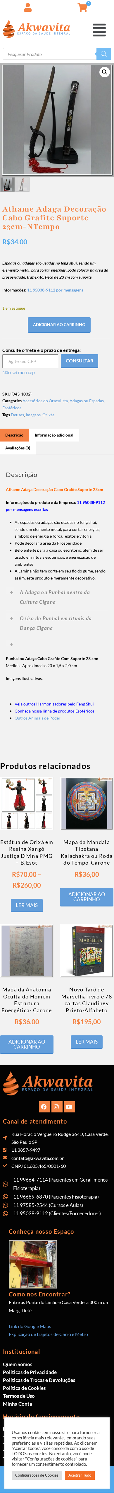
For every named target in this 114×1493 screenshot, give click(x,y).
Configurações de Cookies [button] (36, 1475)
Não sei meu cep (18, 372)
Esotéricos (11, 407)
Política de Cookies (24, 1388)
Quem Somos (17, 1364)
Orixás (48, 414)
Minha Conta (17, 1404)
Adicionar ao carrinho (59, 324)
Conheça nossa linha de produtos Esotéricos (54, 710)
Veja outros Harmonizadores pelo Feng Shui (54, 703)
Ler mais (27, 905)
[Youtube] (69, 1106)
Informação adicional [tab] (54, 434)
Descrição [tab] (14, 434)
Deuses (17, 414)
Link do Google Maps (30, 1326)
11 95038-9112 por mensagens (55, 289)
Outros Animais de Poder (38, 717)
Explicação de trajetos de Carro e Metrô (48, 1334)
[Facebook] (44, 1106)
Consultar (79, 360)
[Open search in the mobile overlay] (57, 54)
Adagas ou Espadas (87, 400)
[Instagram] (57, 1106)
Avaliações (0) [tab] (17, 447)
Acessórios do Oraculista (45, 400)
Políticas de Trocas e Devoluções (39, 1380)
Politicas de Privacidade (30, 1372)
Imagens (33, 414)
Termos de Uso (19, 1396)
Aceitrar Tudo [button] (79, 1475)
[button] (100, 29)
